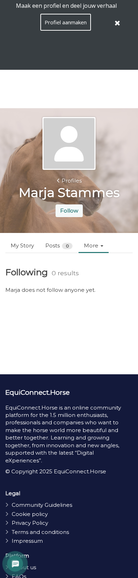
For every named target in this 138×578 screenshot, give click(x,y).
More (92, 245)
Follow (69, 210)
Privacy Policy (30, 522)
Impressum (27, 540)
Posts (57, 245)
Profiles (72, 180)
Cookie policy (30, 514)
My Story (22, 245)
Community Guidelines (42, 505)
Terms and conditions (40, 532)
